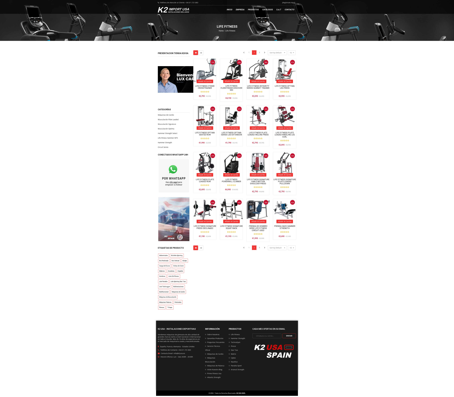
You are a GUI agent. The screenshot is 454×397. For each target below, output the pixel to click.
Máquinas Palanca (165, 302)
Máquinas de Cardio (166, 115)
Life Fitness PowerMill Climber (231, 180)
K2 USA (238, 393)
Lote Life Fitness (173, 276)
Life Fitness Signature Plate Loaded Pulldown (284, 181)
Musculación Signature (167, 124)
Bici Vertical (175, 261)
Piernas (161, 307)
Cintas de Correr (178, 266)
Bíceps (185, 261)
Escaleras (171, 271)
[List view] (201, 52)
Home (221, 31)
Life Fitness (230, 31)
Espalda (180, 271)
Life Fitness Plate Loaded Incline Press (258, 134)
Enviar (289, 336)
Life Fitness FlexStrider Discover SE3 (231, 88)
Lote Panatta (163, 281)
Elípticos (162, 271)
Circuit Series (163, 147)
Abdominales (163, 255)
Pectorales (178, 302)
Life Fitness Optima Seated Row (205, 134)
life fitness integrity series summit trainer (258, 87)
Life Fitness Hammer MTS (168, 138)
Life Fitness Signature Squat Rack (231, 227)
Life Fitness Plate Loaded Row (205, 180)
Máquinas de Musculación (167, 297)
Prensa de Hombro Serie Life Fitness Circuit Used (258, 228)
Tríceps (169, 307)
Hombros (162, 276)
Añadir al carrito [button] (205, 81)
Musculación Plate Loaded (168, 119)
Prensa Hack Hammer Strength (284, 227)
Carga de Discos (164, 266)
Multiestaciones (178, 287)
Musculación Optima (166, 129)
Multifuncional (163, 292)
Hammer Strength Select (167, 133)
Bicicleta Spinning (176, 255)
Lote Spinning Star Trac (178, 281)
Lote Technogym (164, 287)
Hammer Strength (165, 142)
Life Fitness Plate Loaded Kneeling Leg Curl (285, 135)
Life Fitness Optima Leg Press (285, 87)
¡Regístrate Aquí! (288, 2)
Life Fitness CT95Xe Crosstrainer (204, 87)
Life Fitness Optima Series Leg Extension (231, 134)
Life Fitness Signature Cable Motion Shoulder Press (258, 181)
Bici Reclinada (163, 261)
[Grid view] (195, 52)
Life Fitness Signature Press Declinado (205, 227)
